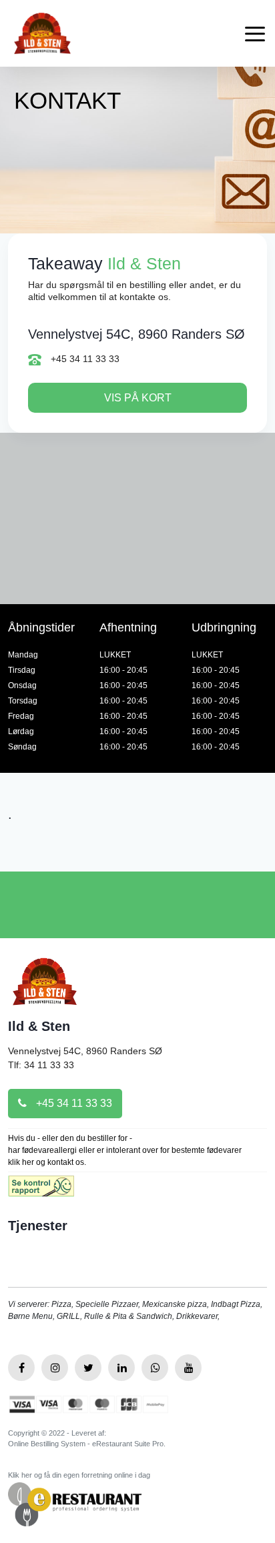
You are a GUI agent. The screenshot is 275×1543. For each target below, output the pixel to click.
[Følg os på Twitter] (88, 1367)
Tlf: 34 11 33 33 (41, 1065)
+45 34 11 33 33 (83, 358)
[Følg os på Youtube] (188, 1367)
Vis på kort (138, 397)
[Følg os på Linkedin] (121, 1367)
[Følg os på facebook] (21, 1367)
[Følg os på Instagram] (54, 1367)
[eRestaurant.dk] (75, 1503)
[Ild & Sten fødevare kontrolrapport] (41, 1190)
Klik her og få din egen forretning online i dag (79, 1475)
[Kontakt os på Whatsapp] (155, 1367)
